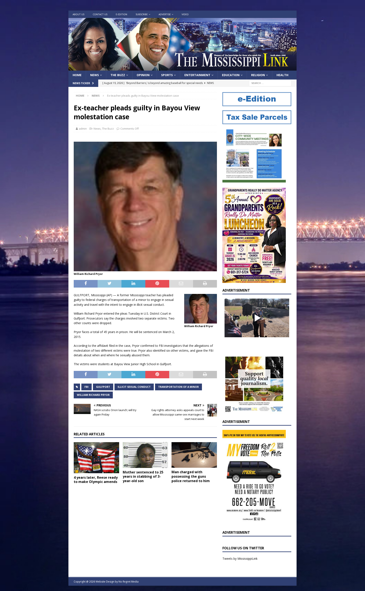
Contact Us (100, 14)
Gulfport (103, 387)
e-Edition (121, 14)
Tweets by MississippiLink (239, 559)
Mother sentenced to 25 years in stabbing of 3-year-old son (143, 476)
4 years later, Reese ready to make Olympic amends (96, 479)
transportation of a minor (178, 387)
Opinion (143, 75)
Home (77, 75)
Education (231, 75)
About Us (78, 14)
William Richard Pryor (93, 395)
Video (185, 14)
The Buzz (117, 75)
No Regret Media (128, 581)
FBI (86, 387)
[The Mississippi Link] (182, 68)
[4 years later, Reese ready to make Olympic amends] (96, 457)
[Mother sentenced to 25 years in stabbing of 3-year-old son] (145, 455)
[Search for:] (270, 83)
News (94, 75)
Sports (167, 75)
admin (83, 128)
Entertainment (197, 75)
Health (282, 75)
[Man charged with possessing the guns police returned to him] (194, 455)
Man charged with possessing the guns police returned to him (191, 476)
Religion (258, 75)
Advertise (165, 14)
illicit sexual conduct (134, 387)
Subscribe (142, 14)
